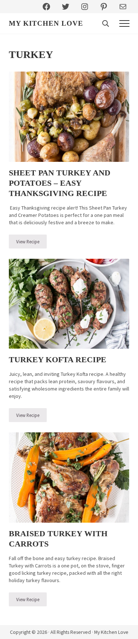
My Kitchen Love (46, 23)
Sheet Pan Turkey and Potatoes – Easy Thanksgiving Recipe (59, 183)
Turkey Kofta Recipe (57, 359)
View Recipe (31, 243)
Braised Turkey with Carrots (58, 538)
